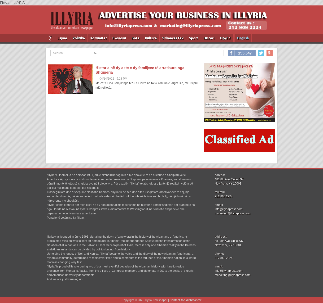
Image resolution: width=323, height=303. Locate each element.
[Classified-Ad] (239, 151)
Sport (193, 38)
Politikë (79, 38)
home (50, 38)
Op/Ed (225, 38)
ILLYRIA (74, 22)
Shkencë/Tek (172, 38)
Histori (209, 38)
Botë (135, 38)
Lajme (62, 38)
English (243, 38)
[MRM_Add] (239, 121)
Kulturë (151, 38)
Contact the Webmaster (185, 300)
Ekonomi (119, 38)
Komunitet (98, 38)
